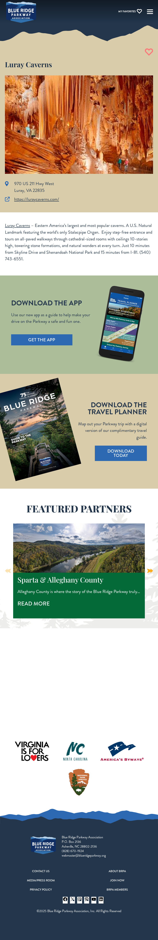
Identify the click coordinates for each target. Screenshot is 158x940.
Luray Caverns (17, 225)
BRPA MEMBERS (117, 890)
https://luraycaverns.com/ (36, 199)
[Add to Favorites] (149, 52)
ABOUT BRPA (117, 871)
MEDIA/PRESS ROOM (41, 880)
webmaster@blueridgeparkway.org (84, 855)
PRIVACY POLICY (41, 890)
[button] (150, 570)
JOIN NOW (117, 880)
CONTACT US (41, 871)
